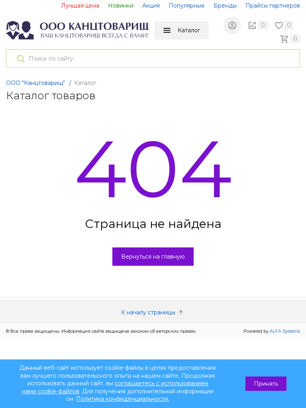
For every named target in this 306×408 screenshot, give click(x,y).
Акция (151, 5)
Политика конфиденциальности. (122, 398)
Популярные (187, 5)
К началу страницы (149, 312)
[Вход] (232, 25)
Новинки (120, 5)
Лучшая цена (80, 5)
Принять (266, 383)
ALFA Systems (285, 331)
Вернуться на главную (153, 256)
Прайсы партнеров (272, 5)
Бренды (225, 5)
